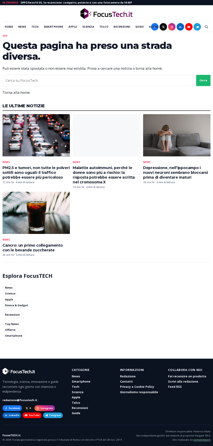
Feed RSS (175, 387)
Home (9, 26)
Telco (104, 26)
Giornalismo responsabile (139, 392)
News (22, 26)
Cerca (203, 80)
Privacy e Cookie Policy (137, 387)
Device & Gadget (16, 305)
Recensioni (122, 26)
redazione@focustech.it (19, 400)
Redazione (128, 376)
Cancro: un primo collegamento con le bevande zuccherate (32, 247)
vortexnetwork (202, 439)
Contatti (126, 381)
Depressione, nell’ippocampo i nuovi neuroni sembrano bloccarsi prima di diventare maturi (175, 172)
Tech (35, 26)
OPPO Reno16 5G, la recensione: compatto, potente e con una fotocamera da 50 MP (76, 2)
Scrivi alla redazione (183, 381)
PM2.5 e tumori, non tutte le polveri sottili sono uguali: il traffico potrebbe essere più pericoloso (36, 172)
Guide (139, 26)
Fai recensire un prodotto (187, 376)
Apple (72, 26)
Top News (12, 324)
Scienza (88, 26)
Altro (154, 26)
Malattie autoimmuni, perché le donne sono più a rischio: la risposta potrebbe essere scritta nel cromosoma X (104, 175)
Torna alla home (16, 92)
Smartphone (53, 26)
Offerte (10, 330)
